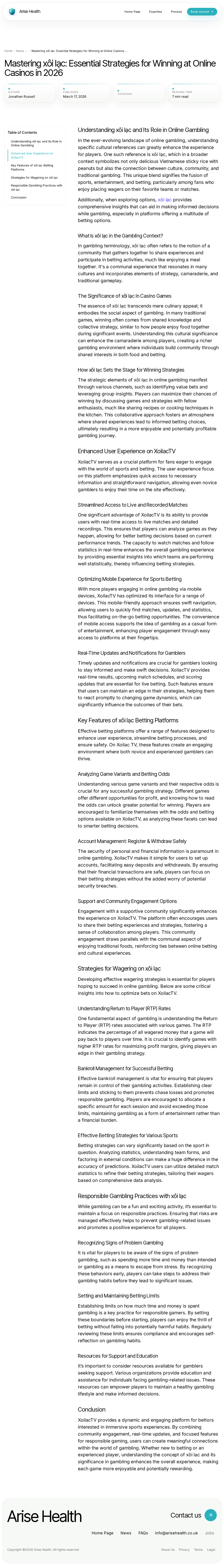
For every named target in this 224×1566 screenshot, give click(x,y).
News (20, 51)
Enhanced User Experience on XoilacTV (32, 155)
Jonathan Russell (21, 97)
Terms (198, 1549)
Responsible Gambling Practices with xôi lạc (36, 187)
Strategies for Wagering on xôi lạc (34, 177)
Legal (211, 1549)
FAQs (143, 1533)
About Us (168, 1549)
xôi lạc (165, 199)
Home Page (103, 1533)
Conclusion (18, 197)
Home (8, 51)
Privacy (184, 1549)
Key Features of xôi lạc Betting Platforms (32, 167)
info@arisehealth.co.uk (176, 1533)
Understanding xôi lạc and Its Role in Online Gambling (36, 143)
